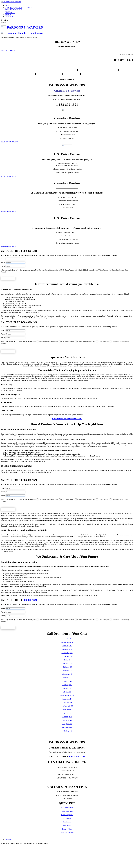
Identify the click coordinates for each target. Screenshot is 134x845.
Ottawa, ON (67, 688)
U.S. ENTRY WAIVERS (13, 9)
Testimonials (67, 825)
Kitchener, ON (67, 667)
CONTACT (9, 16)
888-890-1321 (30, 600)
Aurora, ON (67, 638)
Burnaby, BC (67, 646)
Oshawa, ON (67, 685)
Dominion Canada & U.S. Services (24, 33)
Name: (3, 259)
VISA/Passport (103, 270)
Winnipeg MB (67, 731)
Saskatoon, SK (67, 702)
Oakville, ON (67, 681)
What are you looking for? (9, 270)
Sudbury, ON (67, 709)
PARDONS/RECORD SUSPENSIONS (18, 7)
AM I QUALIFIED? (8, 50)
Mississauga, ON (67, 674)
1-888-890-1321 (77, 756)
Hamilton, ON (67, 663)
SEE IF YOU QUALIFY (9, 142)
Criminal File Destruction (86, 270)
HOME (7, 5)
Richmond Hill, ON (67, 695)
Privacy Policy (67, 829)
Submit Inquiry (8, 278)
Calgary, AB (67, 649)
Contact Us (67, 822)
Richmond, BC (67, 699)
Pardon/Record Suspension (48, 270)
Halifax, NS (67, 660)
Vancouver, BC (67, 720)
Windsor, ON (67, 727)
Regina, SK (67, 692)
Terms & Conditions (67, 832)
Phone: (3, 262)
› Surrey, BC (67, 713)
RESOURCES (10, 13)
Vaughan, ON (67, 724)
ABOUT (8, 15)
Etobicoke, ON (67, 656)
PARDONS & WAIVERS (25, 27)
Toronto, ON (67, 717)
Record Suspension (67, 815)
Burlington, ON (67, 642)
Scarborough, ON (67, 706)
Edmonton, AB (67, 653)
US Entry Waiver (67, 808)
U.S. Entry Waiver (67, 270)
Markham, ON (67, 670)
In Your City (67, 818)
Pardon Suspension (67, 811)
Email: (3, 266)
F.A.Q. (7, 11)
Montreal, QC (67, 678)
